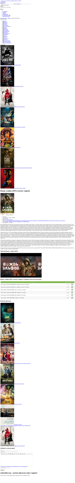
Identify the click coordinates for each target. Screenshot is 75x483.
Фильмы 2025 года (12, 221)
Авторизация (2, 1)
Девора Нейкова (41, 220)
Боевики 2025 (19, 221)
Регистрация (2, 2)
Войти (2, 6)
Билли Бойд (35, 220)
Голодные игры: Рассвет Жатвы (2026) (23, 425)
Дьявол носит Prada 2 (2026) (19, 106)
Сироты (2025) (17, 343)
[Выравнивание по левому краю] (9, 453)
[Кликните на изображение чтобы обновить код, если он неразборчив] (14, 466)
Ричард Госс (57, 220)
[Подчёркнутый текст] (5, 453)
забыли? (18, 3)
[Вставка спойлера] (24, 453)
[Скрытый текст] (19, 453)
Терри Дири (62, 220)
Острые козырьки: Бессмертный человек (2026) (23, 167)
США (7, 218)
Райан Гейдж (29, 220)
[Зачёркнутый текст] (7, 453)
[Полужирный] (2, 453)
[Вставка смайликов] (15, 453)
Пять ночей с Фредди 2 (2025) (19, 188)
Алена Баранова (24, 220)
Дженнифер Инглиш (16, 220)
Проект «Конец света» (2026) (19, 127)
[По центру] (11, 453)
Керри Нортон (46, 220)
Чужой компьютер (5, 5)
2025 (5, 216)
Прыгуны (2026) (17, 147)
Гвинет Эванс (52, 220)
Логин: (1, 3)
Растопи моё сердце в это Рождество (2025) (22, 363)
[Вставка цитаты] (20, 453)
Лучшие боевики (26, 221)
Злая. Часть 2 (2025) (18, 404)
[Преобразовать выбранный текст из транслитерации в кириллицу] (22, 453)
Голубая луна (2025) (18, 424)
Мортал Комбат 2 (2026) (18, 86)
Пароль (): (17, 3)
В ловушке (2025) (17, 322)
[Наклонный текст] (3, 453)
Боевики (6, 221)
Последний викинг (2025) (19, 383)
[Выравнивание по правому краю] (13, 453)
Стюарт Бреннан (10, 219)
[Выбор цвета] (17, 453)
